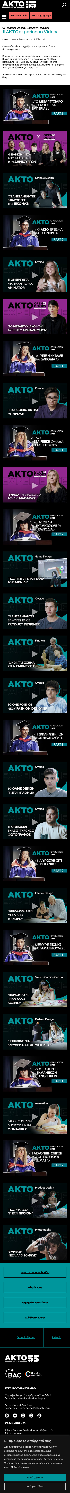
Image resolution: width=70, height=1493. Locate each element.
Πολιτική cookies (20, 1467)
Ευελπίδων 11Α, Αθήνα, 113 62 (38, 1430)
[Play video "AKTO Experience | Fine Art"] (35, 653)
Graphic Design (26, 1337)
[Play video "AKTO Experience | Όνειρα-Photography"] (35, 821)
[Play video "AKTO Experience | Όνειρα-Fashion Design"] (35, 695)
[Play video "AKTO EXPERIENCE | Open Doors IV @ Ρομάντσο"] (35, 148)
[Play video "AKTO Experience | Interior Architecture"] (35, 905)
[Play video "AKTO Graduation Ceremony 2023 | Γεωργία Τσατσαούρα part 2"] (35, 527)
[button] (4, 16)
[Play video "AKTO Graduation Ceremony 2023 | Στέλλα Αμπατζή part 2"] (35, 1158)
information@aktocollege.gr (35, 1408)
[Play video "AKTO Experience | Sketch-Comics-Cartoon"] (35, 989)
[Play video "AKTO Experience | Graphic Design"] (35, 190)
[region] (35, 1464)
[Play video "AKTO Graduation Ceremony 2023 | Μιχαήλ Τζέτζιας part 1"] (35, 737)
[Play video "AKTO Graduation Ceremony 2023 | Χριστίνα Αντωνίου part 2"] (35, 106)
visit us (35, 1287)
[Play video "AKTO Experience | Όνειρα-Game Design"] (35, 779)
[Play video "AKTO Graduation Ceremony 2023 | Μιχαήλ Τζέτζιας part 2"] (35, 232)
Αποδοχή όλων (35, 1477)
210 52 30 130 (16, 1433)
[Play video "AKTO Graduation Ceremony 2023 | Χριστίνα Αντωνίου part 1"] (35, 947)
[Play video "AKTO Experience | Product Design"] (35, 1200)
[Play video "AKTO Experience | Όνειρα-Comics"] (35, 400)
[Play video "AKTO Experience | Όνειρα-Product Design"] (35, 611)
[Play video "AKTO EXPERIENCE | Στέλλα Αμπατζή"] (35, 485)
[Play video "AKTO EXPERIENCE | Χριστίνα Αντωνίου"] (35, 316)
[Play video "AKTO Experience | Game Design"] (35, 569)
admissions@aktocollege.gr (31, 1398)
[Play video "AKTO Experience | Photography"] (35, 1242)
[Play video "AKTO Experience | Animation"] (35, 1116)
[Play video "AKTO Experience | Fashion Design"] (35, 1032)
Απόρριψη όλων (35, 1486)
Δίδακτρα (35, 1317)
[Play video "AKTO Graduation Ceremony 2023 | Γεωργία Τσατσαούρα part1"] (35, 1074)
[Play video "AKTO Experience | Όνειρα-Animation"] (35, 274)
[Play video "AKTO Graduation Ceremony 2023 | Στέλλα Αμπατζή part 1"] (35, 442)
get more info (35, 1272)
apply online (35, 1302)
